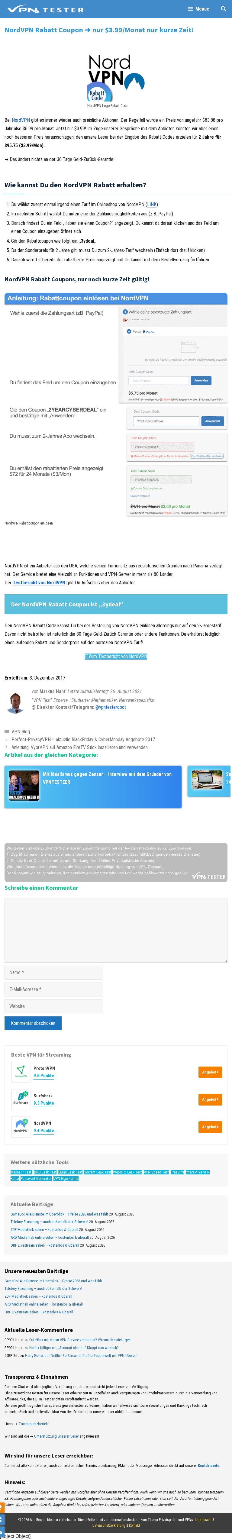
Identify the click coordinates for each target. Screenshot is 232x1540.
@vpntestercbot (110, 707)
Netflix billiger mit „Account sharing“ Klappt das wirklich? (74, 1347)
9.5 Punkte (44, 1075)
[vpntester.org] (45, 9)
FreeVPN (177, 1172)
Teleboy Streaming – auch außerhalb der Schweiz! (49, 1221)
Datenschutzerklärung (108, 1525)
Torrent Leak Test (97, 1172)
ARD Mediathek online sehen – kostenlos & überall (50, 1237)
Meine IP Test (21, 1172)
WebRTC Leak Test (127, 1172)
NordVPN (21, 120)
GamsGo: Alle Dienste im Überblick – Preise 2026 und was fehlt (59, 1214)
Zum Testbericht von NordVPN (118, 656)
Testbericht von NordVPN (39, 583)
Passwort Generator (36, 1178)
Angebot (209, 1072)
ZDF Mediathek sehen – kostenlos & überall (44, 1229)
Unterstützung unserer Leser (56, 1436)
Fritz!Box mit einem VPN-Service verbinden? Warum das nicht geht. (81, 1340)
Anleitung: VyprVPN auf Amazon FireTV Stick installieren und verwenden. (80, 747)
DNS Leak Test (45, 1172)
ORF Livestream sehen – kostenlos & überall (45, 1245)
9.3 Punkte (44, 1103)
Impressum (203, 1520)
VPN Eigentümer (66, 1178)
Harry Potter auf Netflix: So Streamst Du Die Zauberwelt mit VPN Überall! (81, 1355)
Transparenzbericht (34, 1424)
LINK (151, 204)
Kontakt (134, 1525)
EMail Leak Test (70, 1172)
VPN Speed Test (156, 1172)
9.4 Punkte (44, 1130)
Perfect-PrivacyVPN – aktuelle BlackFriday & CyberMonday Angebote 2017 (83, 739)
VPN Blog (20, 731)
